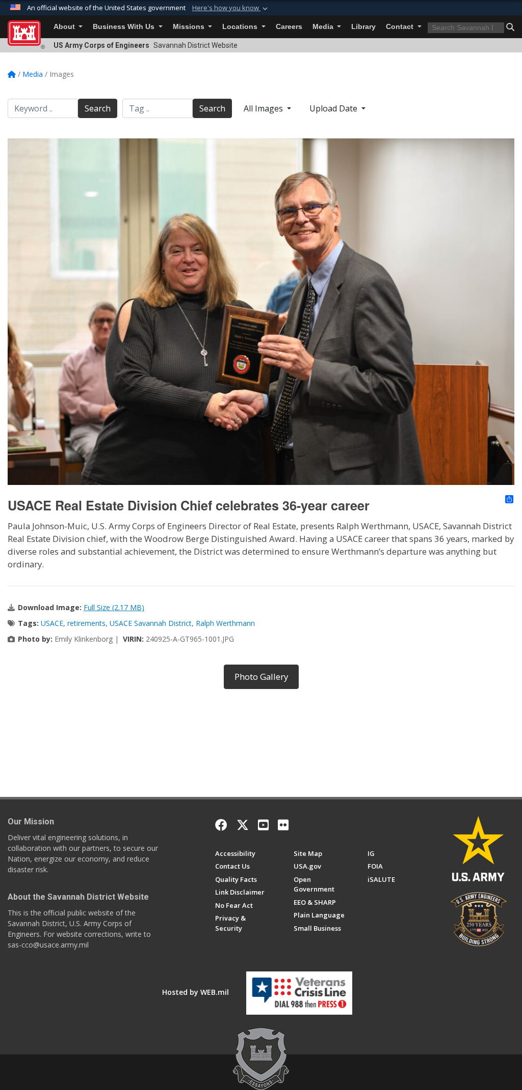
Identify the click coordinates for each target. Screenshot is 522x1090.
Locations (240, 27)
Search (98, 108)
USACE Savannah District (151, 623)
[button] (231, 8)
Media (323, 27)
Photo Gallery (261, 676)
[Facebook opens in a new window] (221, 825)
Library (363, 27)
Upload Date (334, 108)
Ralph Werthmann (225, 623)
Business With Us (124, 27)
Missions (189, 27)
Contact (400, 27)
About (65, 27)
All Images (264, 108)
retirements (86, 623)
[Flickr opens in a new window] (283, 825)
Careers (289, 27)
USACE (52, 623)
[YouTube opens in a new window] (263, 825)
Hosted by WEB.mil (195, 992)
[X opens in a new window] (243, 825)
